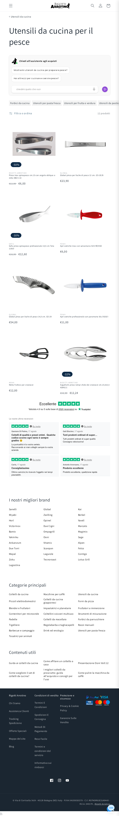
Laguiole (48, 554)
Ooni (46, 537)
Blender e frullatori (19, 608)
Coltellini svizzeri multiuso (59, 613)
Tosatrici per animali (20, 636)
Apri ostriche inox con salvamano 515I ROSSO (81, 246)
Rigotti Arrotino (102, 804)
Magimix (83, 531)
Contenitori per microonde (24, 613)
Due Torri (14, 548)
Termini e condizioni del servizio (43, 751)
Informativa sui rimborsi (43, 765)
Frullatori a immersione (91, 608)
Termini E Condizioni (41, 705)
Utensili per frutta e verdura (79, 103)
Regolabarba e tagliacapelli (59, 625)
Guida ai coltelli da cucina (23, 663)
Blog (11, 746)
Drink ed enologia (54, 630)
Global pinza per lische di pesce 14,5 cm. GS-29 (30, 316)
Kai (80, 509)
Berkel (81, 515)
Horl (11, 520)
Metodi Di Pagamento (41, 729)
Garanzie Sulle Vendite (68, 720)
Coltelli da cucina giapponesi (53, 601)
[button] (11, 6)
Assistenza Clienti (19, 711)
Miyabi (12, 515)
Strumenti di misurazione (92, 613)
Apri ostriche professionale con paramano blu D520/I (84, 316)
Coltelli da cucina (19, 594)
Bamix (12, 531)
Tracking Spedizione (15, 721)
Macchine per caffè (54, 594)
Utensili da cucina (21, 16)
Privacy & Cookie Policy (69, 708)
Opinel (47, 520)
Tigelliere (14, 625)
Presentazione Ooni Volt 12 (93, 663)
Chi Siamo (14, 703)
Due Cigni (49, 526)
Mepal (12, 554)
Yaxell (81, 520)
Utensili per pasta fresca (46, 103)
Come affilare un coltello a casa (58, 663)
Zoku (12, 559)
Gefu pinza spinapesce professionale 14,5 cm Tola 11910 (31, 247)
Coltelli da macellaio (55, 619)
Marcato (82, 526)
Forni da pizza (86, 601)
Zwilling (48, 515)
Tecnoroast (50, 559)
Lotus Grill (84, 559)
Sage (81, 537)
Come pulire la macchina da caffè (93, 674)
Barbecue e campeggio (22, 630)
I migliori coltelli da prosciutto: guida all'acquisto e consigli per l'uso (58, 674)
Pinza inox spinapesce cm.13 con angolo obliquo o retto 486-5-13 (32, 176)
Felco (81, 548)
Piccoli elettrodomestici (22, 601)
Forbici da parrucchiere (91, 619)
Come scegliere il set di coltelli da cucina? (22, 674)
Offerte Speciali (18, 731)
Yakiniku (14, 537)
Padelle (13, 619)
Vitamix (48, 542)
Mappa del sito (17, 738)
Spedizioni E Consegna (42, 717)
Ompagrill (49, 531)
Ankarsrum (15, 542)
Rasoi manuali (86, 625)
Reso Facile (41, 739)
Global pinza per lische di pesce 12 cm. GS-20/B (81, 175)
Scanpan (48, 548)
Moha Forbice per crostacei (21, 385)
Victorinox (14, 526)
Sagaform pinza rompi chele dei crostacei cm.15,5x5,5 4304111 (84, 386)
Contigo (82, 554)
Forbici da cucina (20, 103)
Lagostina (14, 565)
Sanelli (13, 509)
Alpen (81, 542)
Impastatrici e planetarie (57, 608)
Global (47, 509)
